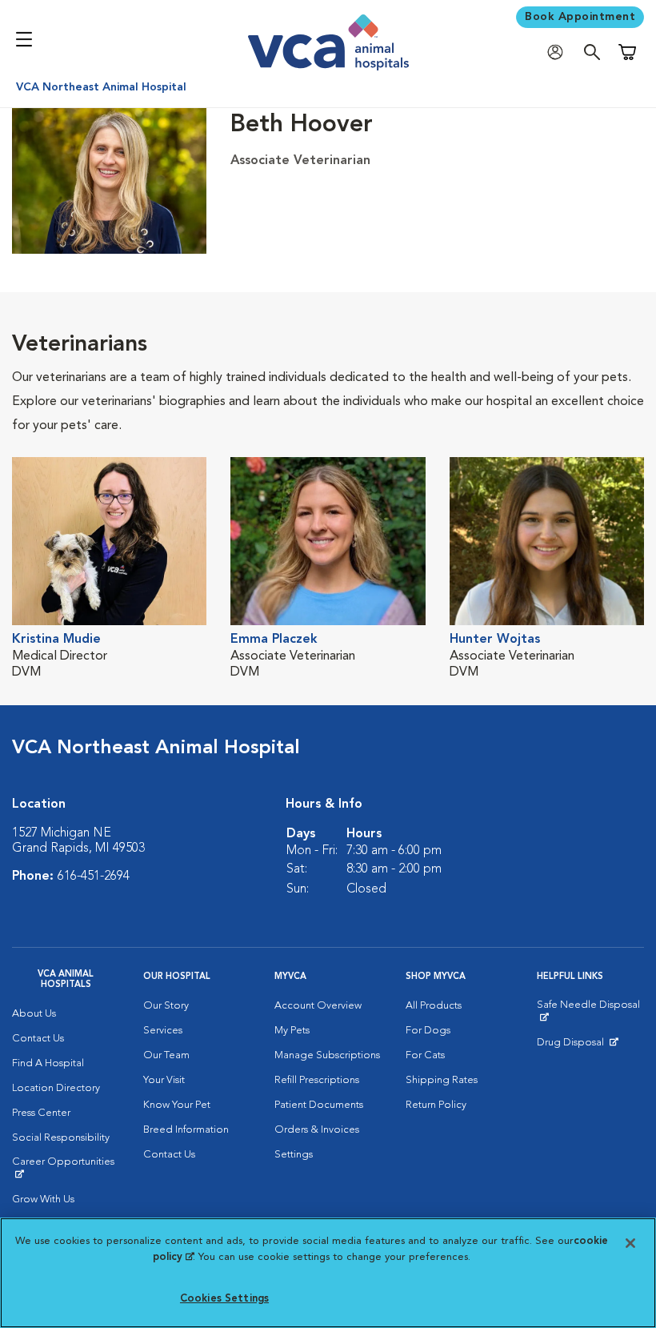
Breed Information (186, 1130)
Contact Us (38, 1038)
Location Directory (56, 1088)
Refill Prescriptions (316, 1080)
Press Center (41, 1113)
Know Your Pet (176, 1105)
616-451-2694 (94, 876)
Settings (293, 1154)
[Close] (630, 1243)
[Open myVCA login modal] (559, 52)
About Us (34, 1014)
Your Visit (164, 1080)
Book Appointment (580, 16)
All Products (434, 1006)
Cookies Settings (224, 1299)
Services (162, 1030)
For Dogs (428, 1030)
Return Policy (436, 1105)
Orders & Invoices (316, 1130)
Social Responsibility (61, 1138)
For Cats (425, 1055)
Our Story (166, 1006)
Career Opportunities (65, 1168)
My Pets (292, 1030)
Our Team (166, 1055)
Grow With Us (43, 1199)
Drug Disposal (577, 1046)
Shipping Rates (442, 1080)
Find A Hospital (48, 1063)
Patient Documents (318, 1105)
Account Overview (318, 1006)
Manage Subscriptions (327, 1055)
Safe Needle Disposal (590, 1011)
